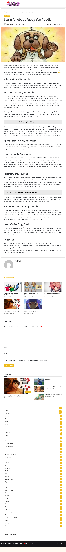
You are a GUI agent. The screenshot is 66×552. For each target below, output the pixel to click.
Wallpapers (8, 413)
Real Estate (8, 465)
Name (6, 347)
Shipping (7, 514)
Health (7, 438)
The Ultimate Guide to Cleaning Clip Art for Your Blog (11, 294)
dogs (59, 72)
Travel (6, 525)
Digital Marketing (9, 490)
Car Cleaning (8, 468)
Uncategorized (9, 443)
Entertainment (9, 446)
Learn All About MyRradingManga (53, 394)
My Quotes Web (29, 543)
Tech (6, 410)
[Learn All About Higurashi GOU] (33, 304)
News (6, 427)
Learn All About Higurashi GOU (31, 311)
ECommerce (8, 512)
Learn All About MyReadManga (11, 311)
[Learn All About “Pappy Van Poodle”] (33, 287)
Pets (6, 473)
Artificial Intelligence (10, 454)
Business (7, 424)
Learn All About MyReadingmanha (53, 387)
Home (7, 12)
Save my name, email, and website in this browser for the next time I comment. (27, 360)
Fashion (7, 451)
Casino (7, 498)
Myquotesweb (9, 408)
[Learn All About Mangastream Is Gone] (53, 287)
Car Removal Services (11, 517)
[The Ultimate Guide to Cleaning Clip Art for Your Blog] (13, 287)
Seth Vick (9, 24)
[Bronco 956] (39, 381)
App (6, 440)
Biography (8, 421)
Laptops (7, 462)
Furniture (7, 509)
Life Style (7, 432)
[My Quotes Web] (13, 3)
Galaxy (7, 523)
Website (36, 354)
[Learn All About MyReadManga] (13, 304)
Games (7, 416)
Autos (6, 429)
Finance (7, 501)
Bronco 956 (48, 379)
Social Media (8, 449)
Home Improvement (10, 460)
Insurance (7, 520)
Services (7, 418)
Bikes (6, 493)
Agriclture (7, 506)
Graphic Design (9, 479)
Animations (12, 12)
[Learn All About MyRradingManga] (39, 397)
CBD (6, 487)
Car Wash (7, 504)
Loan (6, 435)
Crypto (7, 482)
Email (6, 354)
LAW (6, 484)
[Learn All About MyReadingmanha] (39, 389)
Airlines (7, 495)
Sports (7, 476)
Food (6, 471)
